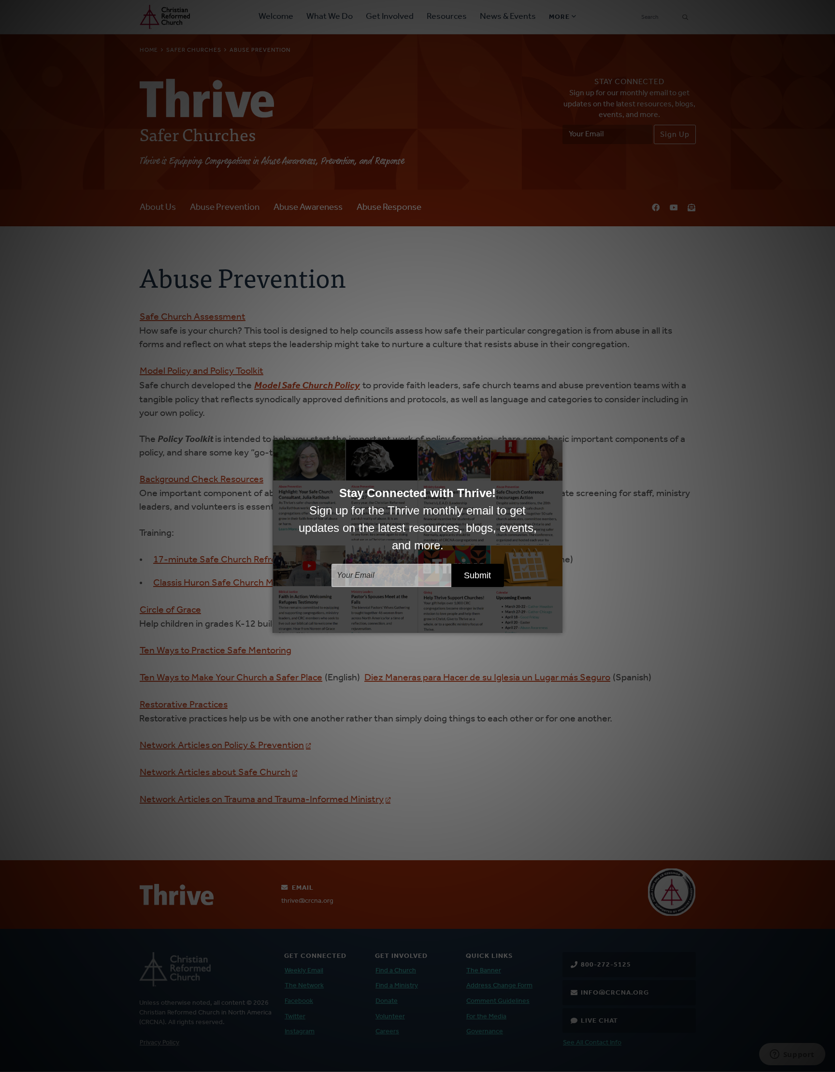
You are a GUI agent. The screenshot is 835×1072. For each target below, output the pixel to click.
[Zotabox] (556, 624)
